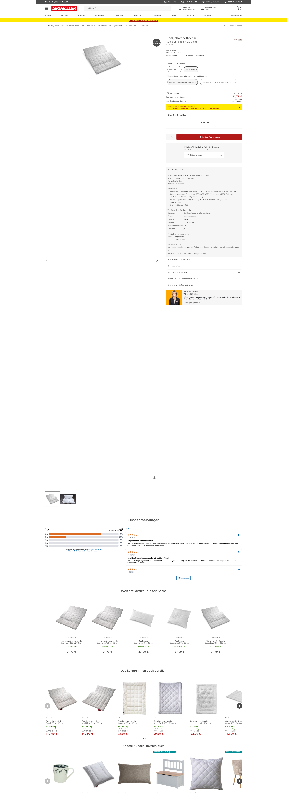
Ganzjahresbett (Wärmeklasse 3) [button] (182, 82)
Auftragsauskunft (212, 2)
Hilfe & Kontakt (191, 2)
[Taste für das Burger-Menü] (46, 8)
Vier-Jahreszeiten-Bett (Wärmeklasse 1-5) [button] (219, 82)
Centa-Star (170, 45)
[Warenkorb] (239, 8)
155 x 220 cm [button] (174, 69)
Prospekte (172, 2)
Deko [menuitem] (174, 15)
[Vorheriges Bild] (47, 260)
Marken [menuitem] (190, 15)
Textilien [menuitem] (119, 15)
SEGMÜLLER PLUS (235, 2)
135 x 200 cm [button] (191, 69)
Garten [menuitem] (81, 15)
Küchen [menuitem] (64, 15)
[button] (155, 478)
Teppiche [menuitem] (157, 15)
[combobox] (170, 137)
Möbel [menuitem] (48, 15)
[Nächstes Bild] (157, 260)
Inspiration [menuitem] (236, 15)
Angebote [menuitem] (209, 15)
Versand (238, 101)
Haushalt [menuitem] (138, 15)
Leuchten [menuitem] (100, 15)
